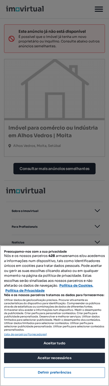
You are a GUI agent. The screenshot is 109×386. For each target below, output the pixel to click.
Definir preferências (54, 372)
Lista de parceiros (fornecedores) (25, 334)
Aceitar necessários (54, 358)
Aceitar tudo (54, 343)
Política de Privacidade (25, 290)
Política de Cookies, (76, 285)
